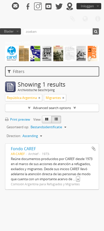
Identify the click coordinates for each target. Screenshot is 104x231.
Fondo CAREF (23, 148)
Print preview (19, 119)
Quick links (97, 19)
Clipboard (72, 19)
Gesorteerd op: (18, 127)
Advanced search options (52, 108)
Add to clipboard (93, 148)
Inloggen (87, 6)
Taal (85, 19)
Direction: (14, 136)
